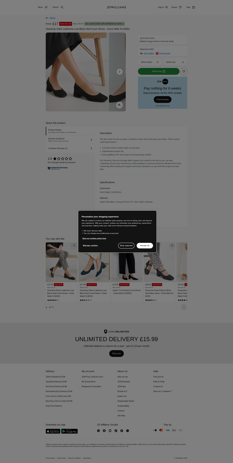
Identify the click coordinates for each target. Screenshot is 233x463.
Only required (126, 247)
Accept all (145, 247)
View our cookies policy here (94, 240)
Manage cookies (90, 247)
